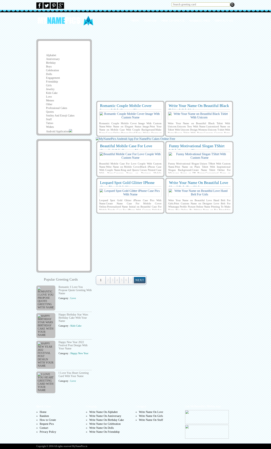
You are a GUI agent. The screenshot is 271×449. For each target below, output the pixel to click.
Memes (50, 100)
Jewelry (50, 89)
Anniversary (53, 59)
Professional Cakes (56, 108)
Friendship (52, 81)
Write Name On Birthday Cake (106, 419)
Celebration (52, 70)
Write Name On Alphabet (103, 412)
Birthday (51, 62)
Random (150, 20)
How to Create (173, 20)
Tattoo (49, 123)
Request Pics (199, 20)
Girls (49, 85)
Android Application (57, 131)
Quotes (50, 111)
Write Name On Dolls (101, 427)
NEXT (139, 280)
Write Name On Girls (151, 415)
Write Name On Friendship (104, 431)
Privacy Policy (48, 431)
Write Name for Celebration (105, 423)
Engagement (53, 77)
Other (49, 104)
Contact (44, 427)
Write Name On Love (151, 412)
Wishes (50, 126)
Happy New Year (79, 353)
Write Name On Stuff (151, 419)
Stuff (49, 119)
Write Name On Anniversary (105, 415)
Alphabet (51, 55)
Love (49, 96)
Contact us (224, 20)
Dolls (49, 74)
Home (135, 20)
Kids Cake (52, 92)
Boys (49, 66)
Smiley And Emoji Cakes (60, 115)
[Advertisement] (165, 67)
